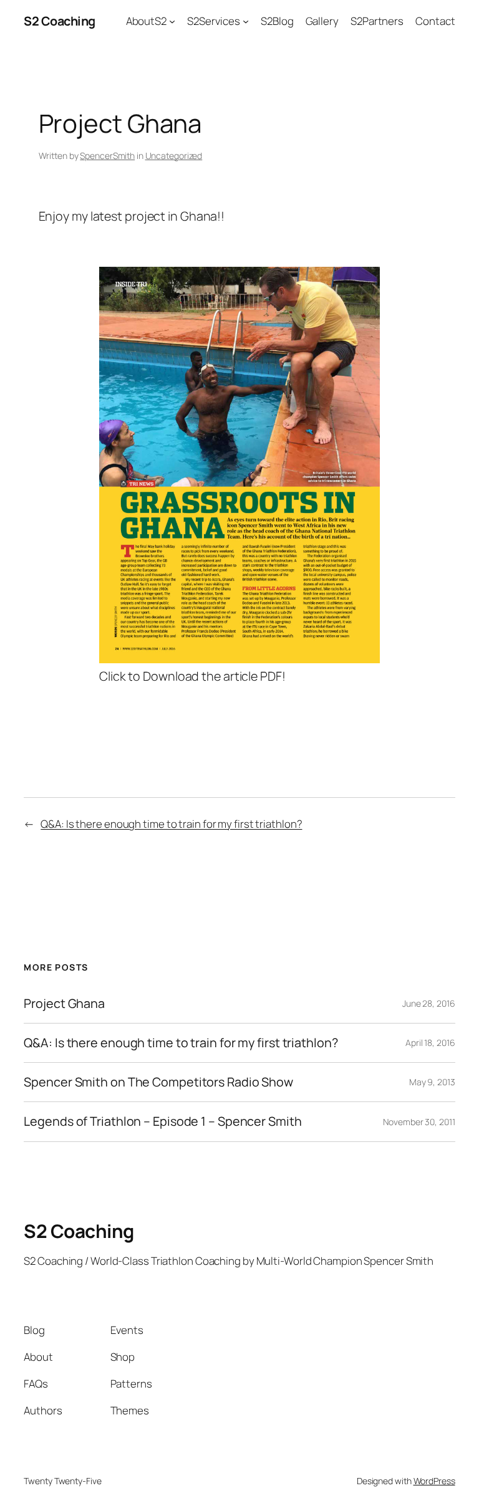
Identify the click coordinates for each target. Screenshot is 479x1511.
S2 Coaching (59, 20)
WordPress (434, 1481)
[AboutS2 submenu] (172, 21)
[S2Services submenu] (246, 21)
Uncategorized (174, 155)
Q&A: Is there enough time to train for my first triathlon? (171, 824)
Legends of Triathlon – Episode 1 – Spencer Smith (162, 1121)
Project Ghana (64, 1003)
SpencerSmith (107, 155)
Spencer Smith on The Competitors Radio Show (158, 1082)
